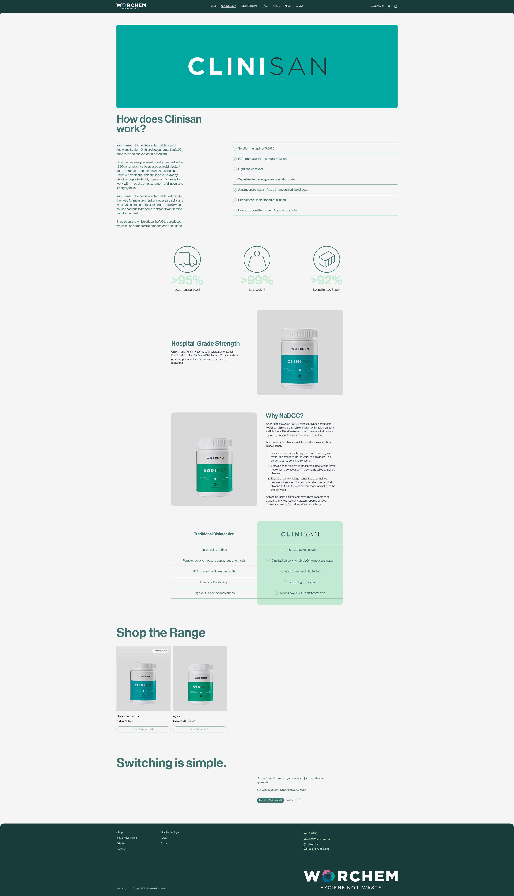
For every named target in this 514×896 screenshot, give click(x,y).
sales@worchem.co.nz (317, 838)
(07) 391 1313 (311, 844)
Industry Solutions (249, 6)
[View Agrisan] (200, 678)
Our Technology (228, 6)
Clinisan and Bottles (127, 716)
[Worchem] (158, 6)
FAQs (264, 6)
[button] (137, 832)
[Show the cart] (396, 6)
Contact (299, 6)
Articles (276, 6)
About (287, 6)
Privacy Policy (121, 888)
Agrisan (177, 716)
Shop (213, 6)
